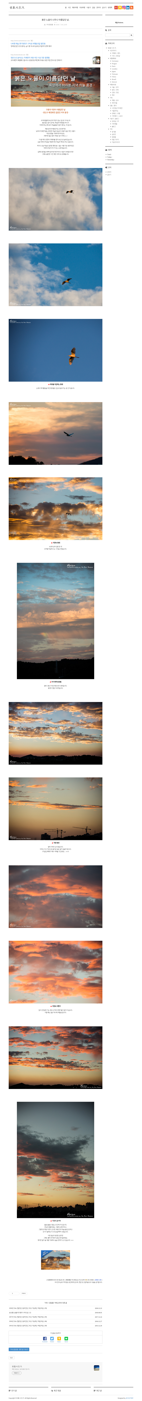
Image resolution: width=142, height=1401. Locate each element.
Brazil (114, 79)
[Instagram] (124, 7)
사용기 (88, 7)
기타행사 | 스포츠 (117, 116)
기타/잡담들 (49, 24)
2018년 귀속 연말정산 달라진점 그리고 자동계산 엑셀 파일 (26, 1308)
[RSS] (131, 7)
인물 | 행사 (113, 105)
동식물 (114, 132)
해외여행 (75, 7)
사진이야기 (112, 50)
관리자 (98, 7)
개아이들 (114, 103)
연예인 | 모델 (116, 113)
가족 (110, 98)
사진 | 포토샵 (116, 56)
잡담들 (51, 1303)
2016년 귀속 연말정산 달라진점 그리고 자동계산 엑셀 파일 (26, 1321)
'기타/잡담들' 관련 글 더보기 (19, 1349)
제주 (113, 95)
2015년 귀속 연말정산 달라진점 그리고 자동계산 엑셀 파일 (26, 1326)
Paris (113, 66)
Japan (114, 71)
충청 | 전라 (115, 90)
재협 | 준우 (115, 100)
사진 (69, 7)
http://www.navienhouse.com (20, 40)
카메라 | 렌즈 (116, 53)
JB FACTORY (129, 1398)
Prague (114, 64)
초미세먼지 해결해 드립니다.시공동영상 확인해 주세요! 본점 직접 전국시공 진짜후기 (36, 60)
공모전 (114, 134)
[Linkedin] (127, 7)
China (114, 77)
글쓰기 (104, 7)
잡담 (93, 7)
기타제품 (114, 124)
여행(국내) (112, 84)
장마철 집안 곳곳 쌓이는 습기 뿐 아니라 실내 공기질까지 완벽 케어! (31, 46)
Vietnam (115, 74)
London (114, 69)
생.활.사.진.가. (17, 7)
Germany (115, 61)
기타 (46, 1303)
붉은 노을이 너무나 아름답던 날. (55, 19)
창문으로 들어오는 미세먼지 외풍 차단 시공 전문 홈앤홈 (30, 57)
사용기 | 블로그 (114, 119)
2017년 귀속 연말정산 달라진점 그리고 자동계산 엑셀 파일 (26, 1317)
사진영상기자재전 (117, 108)
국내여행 (82, 7)
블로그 (114, 126)
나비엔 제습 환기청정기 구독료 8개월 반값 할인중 (28, 43)
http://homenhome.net (18, 55)
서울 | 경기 (115, 87)
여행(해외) (112, 58)
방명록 (110, 7)
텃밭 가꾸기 (115, 139)
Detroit (114, 82)
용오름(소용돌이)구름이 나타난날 (18, 1312)
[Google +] (116, 7)
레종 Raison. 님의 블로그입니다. (21, 1369)
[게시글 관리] (17, 1293)
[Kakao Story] (120, 7)
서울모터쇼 (115, 111)
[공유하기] (14, 1293)
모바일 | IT (115, 121)
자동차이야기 (116, 142)
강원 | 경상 (115, 92)
